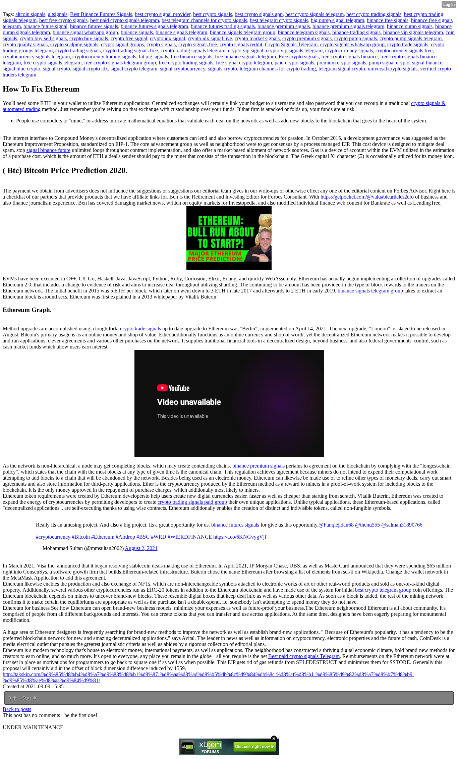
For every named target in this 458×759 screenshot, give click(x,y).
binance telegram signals (304, 32)
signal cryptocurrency (182, 68)
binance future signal (45, 26)
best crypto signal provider (162, 14)
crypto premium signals (307, 38)
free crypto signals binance (349, 56)
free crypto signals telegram (52, 62)
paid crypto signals (294, 62)
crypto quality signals (25, 44)
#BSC (143, 537)
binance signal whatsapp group (85, 32)
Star (27, 698)
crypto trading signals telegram (193, 50)
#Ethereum (102, 537)
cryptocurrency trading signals (104, 56)
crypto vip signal (245, 50)
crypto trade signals (407, 44)
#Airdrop (125, 537)
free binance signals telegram (245, 56)
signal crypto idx (90, 68)
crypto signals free (197, 44)
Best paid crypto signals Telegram (304, 656)
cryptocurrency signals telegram (36, 56)
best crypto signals (212, 14)
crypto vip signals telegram (294, 50)
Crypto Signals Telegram (291, 44)
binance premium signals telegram (348, 26)
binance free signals (387, 20)
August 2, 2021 (141, 548)
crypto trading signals (78, 50)
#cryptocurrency (53, 537)
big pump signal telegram (337, 20)
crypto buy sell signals (43, 38)
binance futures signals (94, 26)
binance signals (137, 32)
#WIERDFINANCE (190, 537)
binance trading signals (356, 32)
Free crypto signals (299, 56)
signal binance (427, 62)
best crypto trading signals (373, 14)
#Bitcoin (81, 537)
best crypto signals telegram (314, 14)
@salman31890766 (401, 525)
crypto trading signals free (130, 50)
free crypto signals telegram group (120, 62)
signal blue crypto (21, 68)
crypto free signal (129, 38)
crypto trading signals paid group (192, 502)
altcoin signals (30, 14)
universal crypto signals (392, 68)
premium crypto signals (341, 62)
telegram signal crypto (342, 68)
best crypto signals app (259, 14)
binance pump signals (410, 26)
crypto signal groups (122, 44)
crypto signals (161, 44)
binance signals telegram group (242, 32)
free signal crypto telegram (244, 62)
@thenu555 (367, 525)
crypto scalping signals (74, 44)
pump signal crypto (389, 62)
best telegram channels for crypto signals (204, 20)
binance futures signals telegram (154, 26)
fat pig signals (153, 56)
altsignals (57, 14)
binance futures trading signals (223, 26)
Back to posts (17, 709)
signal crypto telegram (134, 68)
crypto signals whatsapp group (352, 44)
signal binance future (48, 150)
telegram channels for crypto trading (278, 68)
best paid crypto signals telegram (124, 20)
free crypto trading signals (186, 62)
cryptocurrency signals (349, 50)
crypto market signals (257, 38)
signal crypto (56, 68)
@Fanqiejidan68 (336, 525)
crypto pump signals (355, 38)
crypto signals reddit (241, 44)
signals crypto (222, 68)
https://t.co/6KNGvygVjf (239, 537)
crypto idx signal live (210, 38)
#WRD (158, 537)
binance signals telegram (181, 32)
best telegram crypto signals (279, 20)
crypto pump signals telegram (411, 38)
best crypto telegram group (383, 590)
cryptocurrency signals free (404, 50)
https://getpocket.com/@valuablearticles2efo (367, 197)
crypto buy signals (88, 38)
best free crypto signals (63, 20)
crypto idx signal (167, 38)
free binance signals (191, 56)
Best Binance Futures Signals (101, 14)
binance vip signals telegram (413, 32)
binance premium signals (283, 26)
